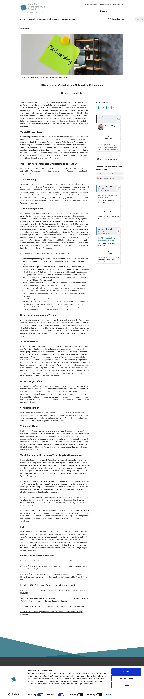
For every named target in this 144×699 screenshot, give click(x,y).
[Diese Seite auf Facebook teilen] (98, 107)
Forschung (56, 19)
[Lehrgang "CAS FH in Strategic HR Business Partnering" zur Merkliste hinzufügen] (118, 188)
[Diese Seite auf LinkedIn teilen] (103, 107)
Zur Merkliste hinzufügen (108, 159)
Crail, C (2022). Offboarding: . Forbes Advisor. (48, 561)
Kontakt (118, 4)
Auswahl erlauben (126, 678)
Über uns (85, 4)
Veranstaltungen (68, 19)
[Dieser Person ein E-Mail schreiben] (118, 119)
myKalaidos (110, 4)
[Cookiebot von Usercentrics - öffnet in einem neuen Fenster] (13, 694)
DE (123, 4)
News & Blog (94, 4)
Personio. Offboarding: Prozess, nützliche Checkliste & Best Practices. (47, 590)
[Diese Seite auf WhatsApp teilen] (108, 107)
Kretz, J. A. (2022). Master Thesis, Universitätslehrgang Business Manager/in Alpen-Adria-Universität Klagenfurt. (55, 577)
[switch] (61, 694)
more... (108, 133)
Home (22, 19)
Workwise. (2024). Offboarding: (52, 606)
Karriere (102, 4)
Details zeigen (111, 695)
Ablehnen (126, 685)
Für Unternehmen (43, 19)
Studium (30, 19)
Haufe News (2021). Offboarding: (47, 585)
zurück (26, 29)
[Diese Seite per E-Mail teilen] (113, 107)
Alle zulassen (126, 671)
